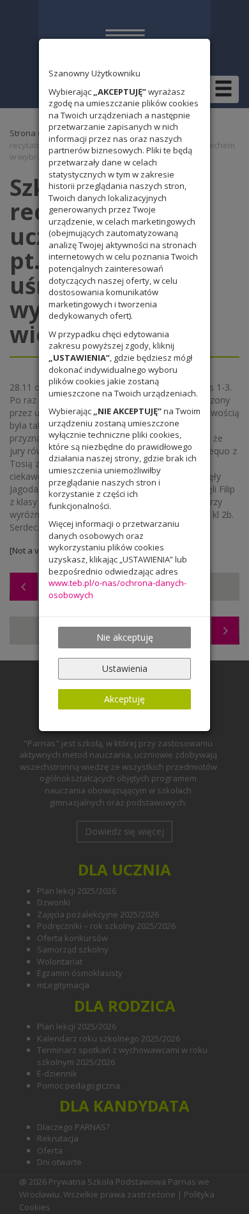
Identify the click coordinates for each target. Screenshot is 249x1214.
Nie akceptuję (124, 637)
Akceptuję (124, 699)
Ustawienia (124, 668)
